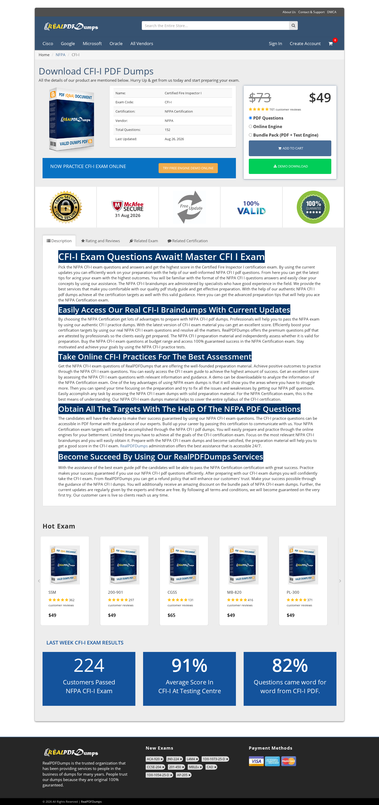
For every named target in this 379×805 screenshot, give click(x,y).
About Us (289, 12)
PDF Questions (267, 118)
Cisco (48, 43)
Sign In (275, 43)
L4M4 (191, 759)
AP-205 (182, 775)
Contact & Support (311, 12)
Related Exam (146, 240)
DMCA (331, 12)
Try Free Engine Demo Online (188, 168)
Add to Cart (293, 148)
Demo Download (293, 166)
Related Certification (190, 240)
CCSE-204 (154, 767)
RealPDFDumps (134, 445)
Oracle (116, 43)
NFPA (60, 54)
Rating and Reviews (103, 240)
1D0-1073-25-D (214, 759)
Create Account (305, 43)
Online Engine (267, 126)
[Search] (293, 25)
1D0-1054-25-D (158, 775)
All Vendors (141, 43)
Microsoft (92, 43)
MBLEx (194, 767)
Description (61, 240)
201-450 (175, 767)
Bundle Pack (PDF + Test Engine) (285, 135)
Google (68, 43)
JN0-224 (173, 759)
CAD (210, 767)
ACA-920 (153, 759)
